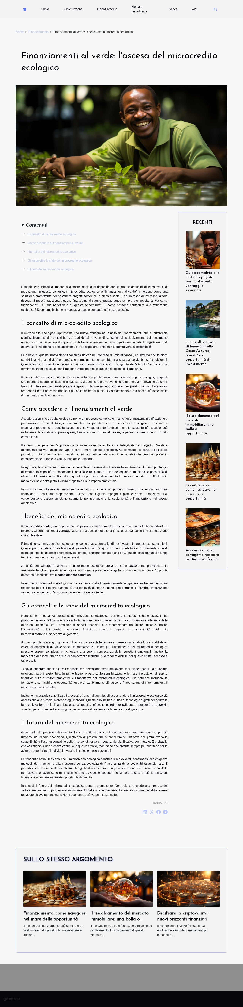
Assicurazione (73, 9)
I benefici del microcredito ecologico (52, 251)
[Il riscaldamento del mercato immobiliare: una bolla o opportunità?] (203, 392)
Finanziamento (107, 9)
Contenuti (36, 225)
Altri (194, 9)
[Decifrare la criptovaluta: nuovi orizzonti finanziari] (188, 888)
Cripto (45, 9)
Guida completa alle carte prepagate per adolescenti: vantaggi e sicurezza (202, 281)
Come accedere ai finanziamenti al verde (55, 243)
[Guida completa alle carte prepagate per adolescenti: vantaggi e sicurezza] (203, 249)
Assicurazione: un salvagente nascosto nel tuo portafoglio (202, 555)
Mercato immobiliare (139, 9)
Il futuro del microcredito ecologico (51, 269)
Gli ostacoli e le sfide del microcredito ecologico (60, 260)
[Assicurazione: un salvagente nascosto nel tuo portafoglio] (203, 527)
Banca (173, 9)
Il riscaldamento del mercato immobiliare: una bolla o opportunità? (202, 424)
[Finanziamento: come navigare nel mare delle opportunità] (203, 462)
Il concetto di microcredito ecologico (52, 234)
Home (20, 31)
